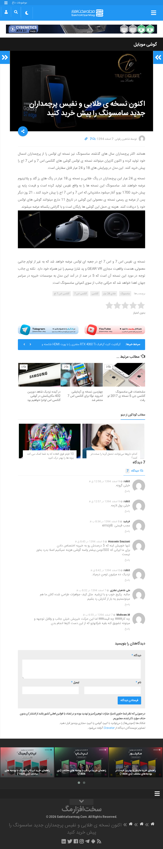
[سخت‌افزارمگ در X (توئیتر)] (69, 841)
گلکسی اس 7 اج (61, 294)
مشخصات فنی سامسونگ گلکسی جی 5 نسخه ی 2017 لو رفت (126, 396)
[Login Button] (6, 12)
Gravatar (108, 728)
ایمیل (75, 682)
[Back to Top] (81, 802)
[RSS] (99, 841)
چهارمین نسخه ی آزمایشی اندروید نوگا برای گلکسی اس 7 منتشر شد (85, 396)
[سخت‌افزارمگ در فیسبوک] (76, 841)
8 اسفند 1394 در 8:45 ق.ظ (89, 541)
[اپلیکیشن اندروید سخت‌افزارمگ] (93, 841)
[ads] (81, 29)
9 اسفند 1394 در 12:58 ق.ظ (104, 481)
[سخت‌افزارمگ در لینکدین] (64, 841)
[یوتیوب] (114, 329)
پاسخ (127, 491)
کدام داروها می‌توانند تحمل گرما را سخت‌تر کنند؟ (114, 456)
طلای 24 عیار (109, 294)
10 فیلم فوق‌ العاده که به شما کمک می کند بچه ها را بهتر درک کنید (50, 456)
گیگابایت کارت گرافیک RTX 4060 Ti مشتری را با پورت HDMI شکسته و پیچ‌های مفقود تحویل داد (81, 346)
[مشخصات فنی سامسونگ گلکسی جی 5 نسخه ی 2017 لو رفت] (124, 375)
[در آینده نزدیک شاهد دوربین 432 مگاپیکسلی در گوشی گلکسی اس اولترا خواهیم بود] (39, 375)
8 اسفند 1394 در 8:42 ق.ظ (105, 570)
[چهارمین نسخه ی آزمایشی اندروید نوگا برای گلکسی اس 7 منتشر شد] (82, 375)
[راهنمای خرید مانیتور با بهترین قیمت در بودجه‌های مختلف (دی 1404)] (135, 762)
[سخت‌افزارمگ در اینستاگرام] (82, 841)
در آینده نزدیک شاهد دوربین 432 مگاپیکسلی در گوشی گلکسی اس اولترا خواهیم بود (43, 396)
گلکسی (95, 294)
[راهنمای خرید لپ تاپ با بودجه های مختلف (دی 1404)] (81, 762)
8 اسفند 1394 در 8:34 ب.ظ (104, 521)
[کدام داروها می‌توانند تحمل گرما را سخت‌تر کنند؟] (113, 441)
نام (138, 682)
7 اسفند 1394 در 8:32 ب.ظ (91, 590)
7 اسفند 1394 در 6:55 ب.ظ (98, 615)
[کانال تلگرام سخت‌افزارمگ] (87, 841)
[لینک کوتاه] (86, 139)
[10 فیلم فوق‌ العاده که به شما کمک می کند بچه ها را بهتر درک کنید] (50, 441)
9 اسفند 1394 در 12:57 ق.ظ (104, 501)
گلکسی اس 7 (80, 294)
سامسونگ (125, 294)
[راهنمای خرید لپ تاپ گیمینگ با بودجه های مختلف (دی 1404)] (27, 762)
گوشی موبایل (145, 44)
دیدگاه (133, 471)
